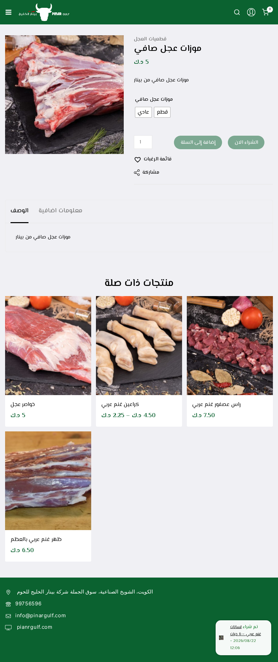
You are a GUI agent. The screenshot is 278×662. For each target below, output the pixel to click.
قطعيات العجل (150, 39)
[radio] (143, 112)
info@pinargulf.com (40, 615)
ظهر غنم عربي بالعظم (36, 540)
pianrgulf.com (34, 627)
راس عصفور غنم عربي (216, 405)
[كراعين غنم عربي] (139, 345)
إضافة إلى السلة (198, 143)
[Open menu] (8, 12)
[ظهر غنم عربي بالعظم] (48, 480)
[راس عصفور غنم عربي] (230, 345)
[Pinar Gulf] (44, 12)
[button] (230, 383)
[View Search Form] (237, 12)
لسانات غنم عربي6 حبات (245, 631)
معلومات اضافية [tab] (60, 211)
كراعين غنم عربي (120, 405)
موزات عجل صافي (154, 99)
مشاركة (150, 172)
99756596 (28, 603)
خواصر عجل (23, 405)
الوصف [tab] (19, 211)
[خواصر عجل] (48, 345)
